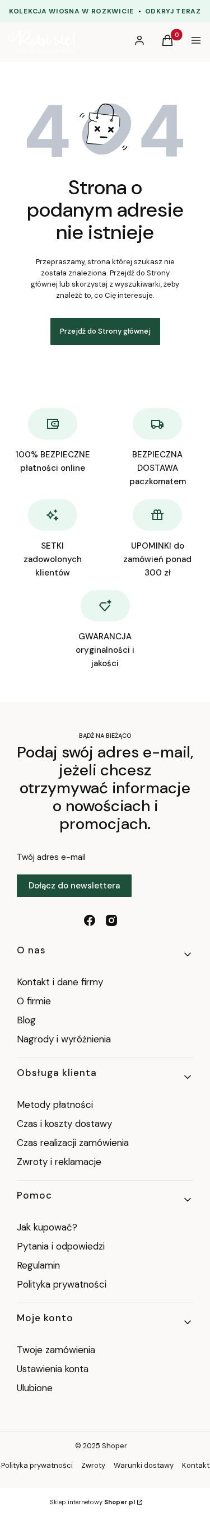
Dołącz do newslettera (74, 885)
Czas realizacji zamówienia (73, 1142)
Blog (26, 1020)
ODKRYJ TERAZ (173, 11)
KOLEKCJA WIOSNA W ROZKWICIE (71, 11)
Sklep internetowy (92, 1502)
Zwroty (93, 1465)
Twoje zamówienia (56, 1350)
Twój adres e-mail (51, 857)
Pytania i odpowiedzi (61, 1246)
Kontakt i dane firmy (60, 982)
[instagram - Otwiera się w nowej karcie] (111, 920)
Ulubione (35, 1388)
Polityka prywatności (61, 1284)
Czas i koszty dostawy (64, 1123)
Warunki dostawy (144, 1465)
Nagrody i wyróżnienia (64, 1039)
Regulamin (38, 1265)
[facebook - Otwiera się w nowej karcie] (89, 920)
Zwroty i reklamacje (59, 1161)
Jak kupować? (47, 1227)
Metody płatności (55, 1104)
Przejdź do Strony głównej (105, 331)
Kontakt (195, 1465)
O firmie (34, 1001)
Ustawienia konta (52, 1369)
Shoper (114, 1446)
